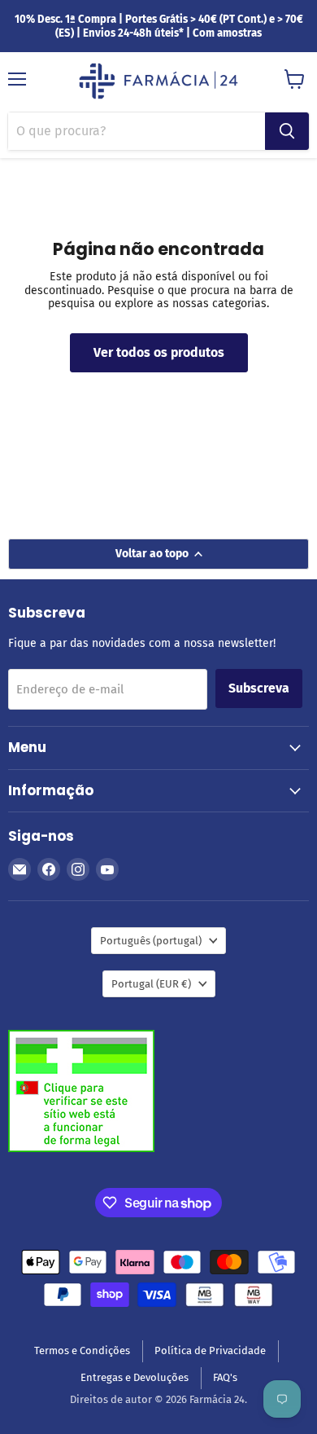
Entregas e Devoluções (134, 1377)
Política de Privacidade (210, 1350)
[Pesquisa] (287, 131)
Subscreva (258, 688)
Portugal (151, 984)
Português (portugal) (151, 941)
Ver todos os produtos (158, 352)
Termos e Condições (82, 1350)
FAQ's (225, 1377)
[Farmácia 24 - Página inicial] (158, 82)
